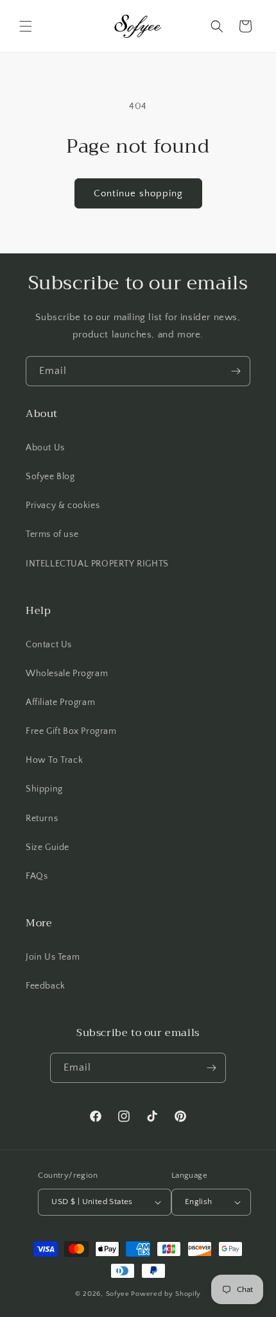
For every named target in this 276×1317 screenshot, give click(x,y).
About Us (45, 448)
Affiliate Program (60, 702)
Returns (42, 818)
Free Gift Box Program (71, 731)
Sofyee (118, 1294)
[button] (26, 26)
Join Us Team (53, 957)
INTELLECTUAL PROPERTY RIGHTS (97, 564)
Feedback (45, 986)
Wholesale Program (67, 673)
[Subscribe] (235, 371)
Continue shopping (138, 193)
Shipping (44, 789)
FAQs (36, 876)
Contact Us (49, 645)
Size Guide (47, 847)
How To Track (54, 760)
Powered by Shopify (166, 1294)
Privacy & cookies (62, 505)
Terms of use (52, 534)
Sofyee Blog (50, 477)
